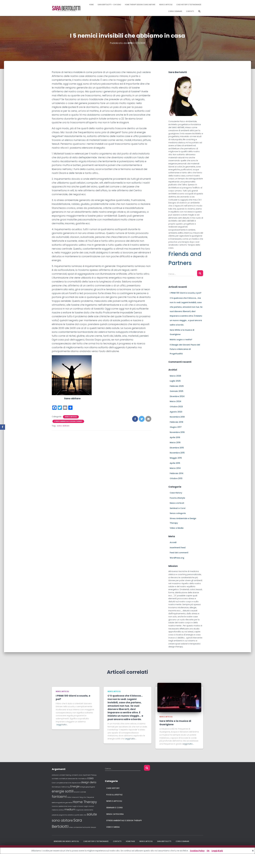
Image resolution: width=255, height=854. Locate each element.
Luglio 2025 (175, 381)
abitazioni (55, 775)
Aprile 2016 (175, 437)
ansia (80, 775)
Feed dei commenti (179, 552)
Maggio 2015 (176, 458)
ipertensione (62, 806)
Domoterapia (56, 787)
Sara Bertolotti (164, 841)
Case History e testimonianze (188, 4)
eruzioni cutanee (80, 792)
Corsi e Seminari (175, 11)
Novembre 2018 (177, 416)
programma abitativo (66, 815)
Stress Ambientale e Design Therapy (68, 421)
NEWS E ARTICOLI (165, 4)
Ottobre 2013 (176, 478)
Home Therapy (85, 802)
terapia (93, 827)
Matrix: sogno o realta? (181, 339)
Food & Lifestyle (177, 498)
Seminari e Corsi (177, 508)
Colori (54, 783)
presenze (55, 815)
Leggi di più (217, 850)
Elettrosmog (65, 787)
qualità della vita (80, 815)
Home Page (130, 841)
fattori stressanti (73, 797)
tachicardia (86, 827)
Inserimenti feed (177, 547)
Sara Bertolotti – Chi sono (109, 4)
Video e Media (176, 528)
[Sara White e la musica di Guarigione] (179, 697)
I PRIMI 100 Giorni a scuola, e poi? (185, 293)
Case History (176, 492)
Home (91, 4)
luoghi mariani (89, 806)
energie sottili (63, 791)
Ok (208, 850)
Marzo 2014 (175, 468)
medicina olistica (58, 810)
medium (69, 809)
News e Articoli (71, 417)
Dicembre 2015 (177, 447)
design (85, 782)
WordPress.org (177, 557)
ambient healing (65, 775)
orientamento (88, 810)
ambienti (75, 775)
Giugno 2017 (176, 427)
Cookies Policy (197, 850)
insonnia (55, 806)
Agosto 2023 (176, 411)
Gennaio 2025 (176, 391)
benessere (71, 779)
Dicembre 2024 (177, 396)
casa (90, 778)
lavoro (70, 806)
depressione (76, 783)
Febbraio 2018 (176, 422)
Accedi (173, 542)
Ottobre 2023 (176, 406)
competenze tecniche (63, 783)
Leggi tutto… (62, 724)
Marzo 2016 (175, 442)
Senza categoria (178, 513)
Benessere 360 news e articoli (66, 841)
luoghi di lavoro (77, 806)
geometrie (68, 803)
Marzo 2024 (175, 401)
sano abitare (63, 425)
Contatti (190, 11)
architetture (63, 779)
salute (92, 814)
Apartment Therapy (90, 775)
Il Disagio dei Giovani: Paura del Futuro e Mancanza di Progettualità (185, 349)
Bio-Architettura (81, 779)
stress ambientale (75, 827)
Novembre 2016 (177, 432)
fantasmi (59, 796)
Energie (75, 786)
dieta (93, 782)
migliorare (79, 810)
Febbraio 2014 (176, 473)
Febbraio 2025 (177, 386)
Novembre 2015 (177, 452)
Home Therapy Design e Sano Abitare (140, 4)
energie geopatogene (87, 787)
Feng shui (82, 797)
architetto (55, 779)
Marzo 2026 (175, 376)
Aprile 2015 (175, 463)
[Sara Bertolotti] (66, 8)
